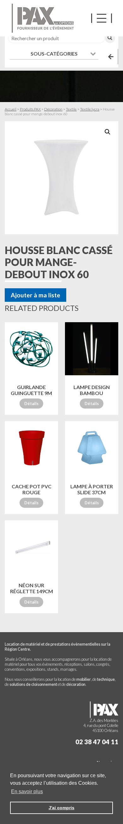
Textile (71, 109)
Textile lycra (89, 109)
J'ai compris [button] (61, 807)
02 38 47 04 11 (96, 741)
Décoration (53, 109)
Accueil (10, 109)
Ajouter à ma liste (35, 295)
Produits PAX (30, 109)
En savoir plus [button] (27, 791)
